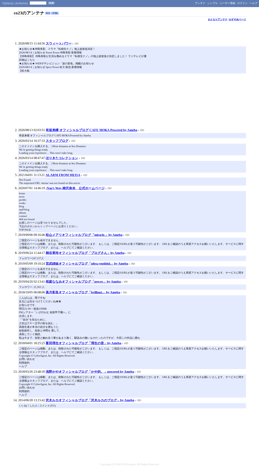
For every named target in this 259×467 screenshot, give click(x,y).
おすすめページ (237, 19)
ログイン (242, 3)
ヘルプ (253, 3)
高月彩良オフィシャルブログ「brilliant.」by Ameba (83, 292)
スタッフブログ (57, 140)
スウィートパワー (59, 43)
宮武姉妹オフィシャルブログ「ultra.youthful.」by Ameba (87, 263)
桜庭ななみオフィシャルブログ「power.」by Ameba (83, 281)
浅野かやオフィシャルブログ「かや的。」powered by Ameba (90, 371)
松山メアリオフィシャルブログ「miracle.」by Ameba (84, 235)
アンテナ (200, 3)
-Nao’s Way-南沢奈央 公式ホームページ (75, 188)
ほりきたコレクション (62, 158)
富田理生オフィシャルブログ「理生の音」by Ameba (83, 343)
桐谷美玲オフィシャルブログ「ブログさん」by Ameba (85, 253)
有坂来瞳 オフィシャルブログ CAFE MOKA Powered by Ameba (91, 130)
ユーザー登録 (227, 3)
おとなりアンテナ (217, 19)
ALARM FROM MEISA (63, 175)
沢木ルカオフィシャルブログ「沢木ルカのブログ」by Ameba (90, 400)
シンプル (212, 3)
